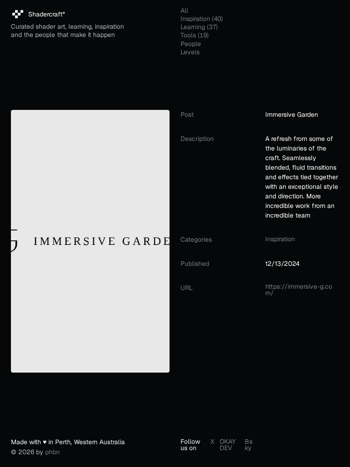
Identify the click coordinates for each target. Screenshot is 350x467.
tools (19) (194, 35)
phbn (52, 452)
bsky (248, 444)
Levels (190, 52)
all (184, 10)
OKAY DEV (228, 444)
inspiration (280, 239)
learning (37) (199, 27)
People (190, 44)
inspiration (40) (201, 19)
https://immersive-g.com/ (298, 289)
